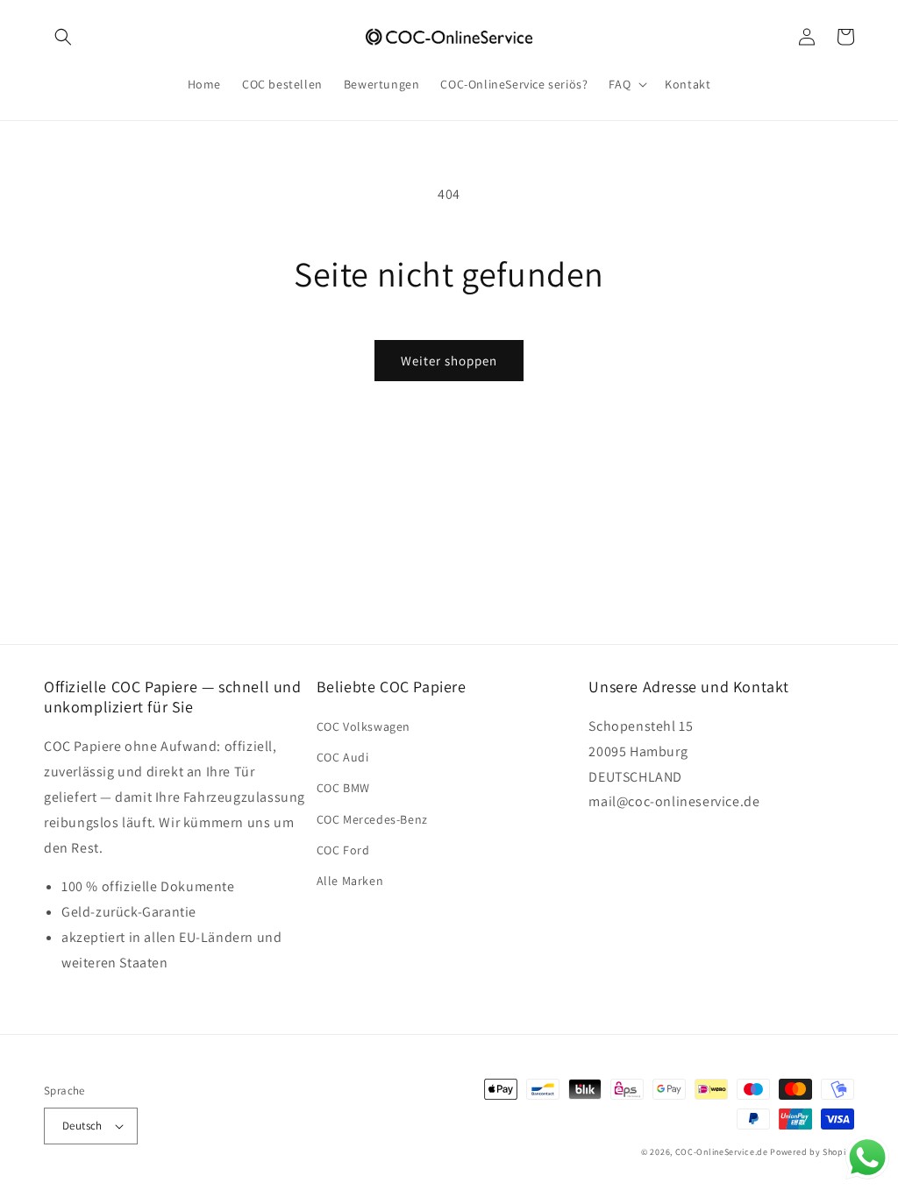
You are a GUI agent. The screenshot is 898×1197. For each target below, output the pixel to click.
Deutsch (82, 1125)
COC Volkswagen (363, 726)
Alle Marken (350, 881)
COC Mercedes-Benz (372, 819)
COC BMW (343, 788)
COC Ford (343, 850)
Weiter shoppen (449, 360)
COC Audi (343, 757)
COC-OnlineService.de (721, 1152)
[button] (63, 37)
